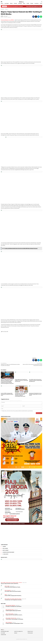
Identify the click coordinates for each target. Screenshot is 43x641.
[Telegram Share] (38, 17)
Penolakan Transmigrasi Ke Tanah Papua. (13, 606)
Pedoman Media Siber (5, 631)
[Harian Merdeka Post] (21, 1)
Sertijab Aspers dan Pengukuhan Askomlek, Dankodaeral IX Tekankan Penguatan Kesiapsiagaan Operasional (21, 395)
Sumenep (4, 546)
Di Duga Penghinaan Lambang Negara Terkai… (15, 623)
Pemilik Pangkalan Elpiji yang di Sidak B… (13, 610)
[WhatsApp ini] (41, 17)
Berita (2, 582)
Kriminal (13, 582)
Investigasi (10, 582)
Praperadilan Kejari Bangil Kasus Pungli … (13, 587)
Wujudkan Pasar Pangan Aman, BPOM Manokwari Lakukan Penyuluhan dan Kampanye (10, 364)
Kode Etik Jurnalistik (18, 631)
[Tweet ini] (36, 17)
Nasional (16, 582)
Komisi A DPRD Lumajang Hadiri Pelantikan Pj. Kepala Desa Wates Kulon (7, 394)
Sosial (13, 609)
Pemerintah (13, 605)
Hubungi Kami (3, 634)
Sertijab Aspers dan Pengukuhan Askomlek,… (13, 599)
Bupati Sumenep (5, 550)
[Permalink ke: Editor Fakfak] (2, 16)
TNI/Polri (20, 582)
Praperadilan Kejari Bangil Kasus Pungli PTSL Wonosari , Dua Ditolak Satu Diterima (21, 380)
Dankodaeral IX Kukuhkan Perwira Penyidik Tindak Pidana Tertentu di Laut (35, 394)
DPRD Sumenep (5, 548)
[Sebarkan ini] (33, 17)
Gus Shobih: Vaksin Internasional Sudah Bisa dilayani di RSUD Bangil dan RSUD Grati (35, 380)
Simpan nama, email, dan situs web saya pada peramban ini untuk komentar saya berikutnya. (17, 410)
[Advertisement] (21, 344)
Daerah (4, 582)
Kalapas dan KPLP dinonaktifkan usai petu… (14, 614)
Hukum (7, 582)
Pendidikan (10, 622)
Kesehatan (9, 590)
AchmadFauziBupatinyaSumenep (8, 552)
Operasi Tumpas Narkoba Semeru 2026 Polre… (10, 583)
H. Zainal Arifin (5, 554)
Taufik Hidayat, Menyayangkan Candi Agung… (15, 619)
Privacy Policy (30, 631)
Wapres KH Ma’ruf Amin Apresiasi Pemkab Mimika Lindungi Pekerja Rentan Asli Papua (32, 364)
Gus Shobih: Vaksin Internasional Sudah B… (13, 591)
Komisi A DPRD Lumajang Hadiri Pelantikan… (13, 595)
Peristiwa (9, 609)
